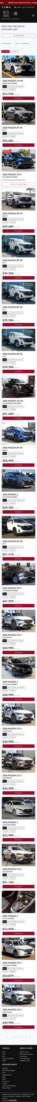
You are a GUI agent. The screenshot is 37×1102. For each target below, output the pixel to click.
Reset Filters (5, 51)
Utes (3, 1054)
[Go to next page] (29, 1037)
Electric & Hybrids (7, 1058)
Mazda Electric (6, 1075)
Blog (3, 1077)
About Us (5, 1068)
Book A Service (24, 1052)
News (4, 1079)
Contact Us (5, 1081)
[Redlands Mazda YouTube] (7, 7)
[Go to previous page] (7, 1037)
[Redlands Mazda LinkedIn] (10, 7)
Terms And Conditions (9, 1086)
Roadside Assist (24, 1061)
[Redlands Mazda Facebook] (2, 7)
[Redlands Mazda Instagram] (5, 7)
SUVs (3, 1052)
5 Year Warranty (25, 1058)
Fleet (3, 1072)
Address (19, 7)
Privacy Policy (6, 1088)
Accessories (23, 1056)
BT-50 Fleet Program (8, 1070)
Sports (4, 1061)
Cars (3, 1056)
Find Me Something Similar (18, 184)
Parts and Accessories (26, 1054)
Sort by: (18, 43)
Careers (4, 1083)
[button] (33, 15)
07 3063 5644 (29, 7)
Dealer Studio (13, 1100)
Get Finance (18, 98)
